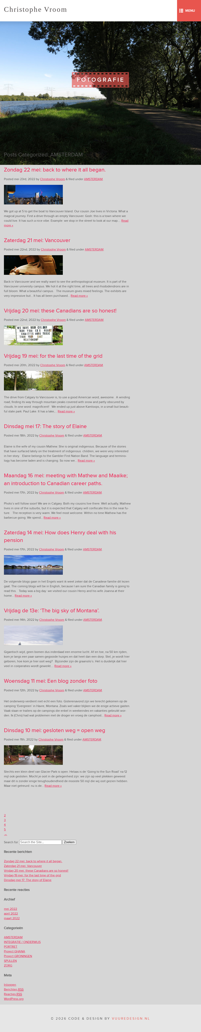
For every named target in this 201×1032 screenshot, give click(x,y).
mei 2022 (10, 909)
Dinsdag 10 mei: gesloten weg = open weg (54, 730)
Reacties (13, 994)
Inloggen (10, 985)
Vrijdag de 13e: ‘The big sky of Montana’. (51, 610)
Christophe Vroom (35, 9)
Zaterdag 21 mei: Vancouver (37, 240)
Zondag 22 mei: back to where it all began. (55, 170)
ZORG (8, 966)
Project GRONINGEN (18, 956)
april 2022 (11, 914)
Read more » (79, 296)
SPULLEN (10, 961)
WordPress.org (14, 999)
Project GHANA (14, 951)
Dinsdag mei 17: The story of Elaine (45, 426)
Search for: (11, 842)
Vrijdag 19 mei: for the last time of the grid (53, 356)
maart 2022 (12, 918)
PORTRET (10, 947)
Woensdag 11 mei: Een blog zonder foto (50, 681)
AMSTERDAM (93, 179)
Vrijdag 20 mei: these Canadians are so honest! (60, 311)
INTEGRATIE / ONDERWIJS (22, 942)
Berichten (14, 989)
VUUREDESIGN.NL (131, 1019)
